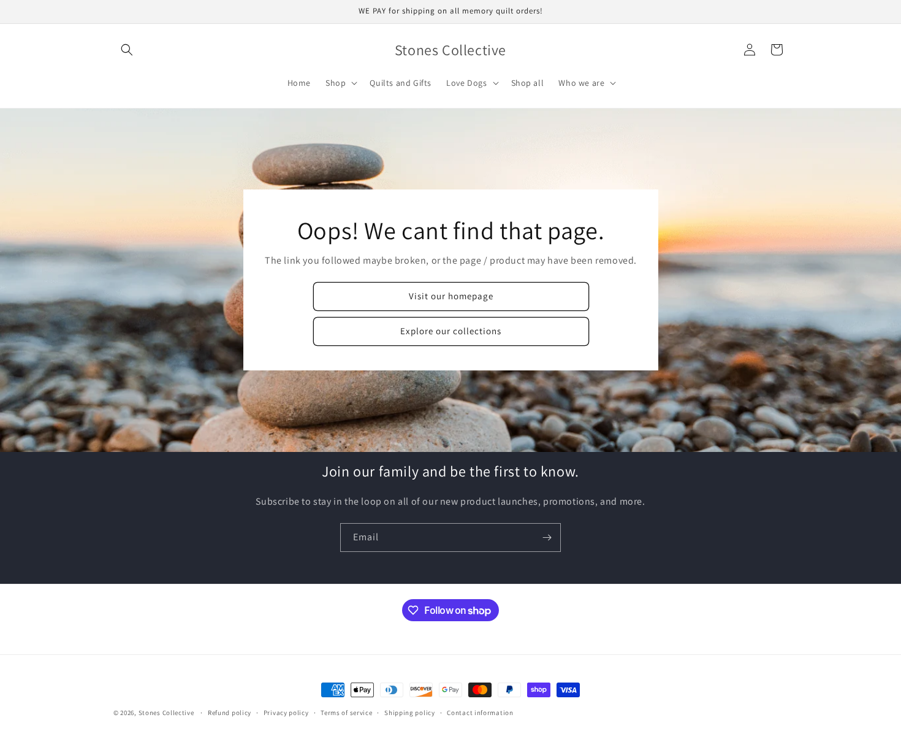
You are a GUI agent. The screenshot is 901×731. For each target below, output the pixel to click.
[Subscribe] (546, 537)
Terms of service (346, 712)
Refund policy (229, 712)
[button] (126, 49)
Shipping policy (409, 712)
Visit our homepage (450, 296)
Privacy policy (286, 712)
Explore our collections (450, 331)
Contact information (480, 712)
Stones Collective (166, 712)
